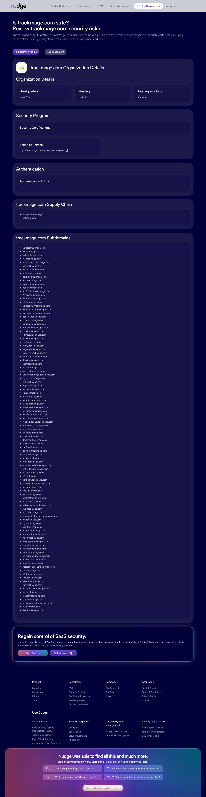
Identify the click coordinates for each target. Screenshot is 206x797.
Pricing (35, 696)
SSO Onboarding (150, 735)
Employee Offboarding (153, 731)
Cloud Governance (78, 735)
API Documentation (78, 704)
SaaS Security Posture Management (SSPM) (43, 729)
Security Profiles (77, 692)
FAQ (71, 688)
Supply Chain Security (116, 731)
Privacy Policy (149, 696)
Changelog (37, 692)
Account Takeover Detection (46, 743)
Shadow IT (74, 727)
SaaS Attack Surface (42, 739)
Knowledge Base (77, 700)
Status (35, 700)
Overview (36, 688)
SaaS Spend (75, 731)
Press (108, 696)
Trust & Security (150, 688)
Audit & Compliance (42, 735)
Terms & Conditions (151, 692)
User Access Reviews (152, 727)
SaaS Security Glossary (80, 696)
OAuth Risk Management (117, 735)
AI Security (74, 740)
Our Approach (112, 688)
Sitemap (146, 700)
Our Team (110, 692)
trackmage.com (55, 51)
